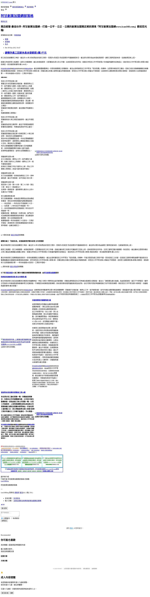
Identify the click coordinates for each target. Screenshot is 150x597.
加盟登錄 (20, 471)
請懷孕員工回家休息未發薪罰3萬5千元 (26, 52)
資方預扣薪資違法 (6, 450)
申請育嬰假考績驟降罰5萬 (41, 300)
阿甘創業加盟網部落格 (17, 16)
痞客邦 (16, 492)
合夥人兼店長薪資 (35, 450)
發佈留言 (4, 521)
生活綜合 (16, 498)
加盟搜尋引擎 (14, 471)
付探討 (48, 448)
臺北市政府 (15, 235)
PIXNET (59, 568)
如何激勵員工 (24, 448)
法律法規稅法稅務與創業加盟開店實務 (27, 501)
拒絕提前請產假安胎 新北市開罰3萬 (14, 277)
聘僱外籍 (31, 452)
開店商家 (9, 273)
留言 (21, 492)
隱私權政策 (86, 568)
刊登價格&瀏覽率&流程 (47, 471)
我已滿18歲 (5, 593)
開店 (14, 68)
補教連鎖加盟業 (36, 368)
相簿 (6, 39)
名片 (6, 44)
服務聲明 (94, 568)
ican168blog (5, 481)
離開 (11, 593)
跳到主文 (4, 21)
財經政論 (17, 35)
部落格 (7, 42)
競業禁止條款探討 (14, 452)
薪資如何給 (43, 448)
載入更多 (4, 508)
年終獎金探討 (16, 450)
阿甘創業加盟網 (5, 68)
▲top (2, 504)
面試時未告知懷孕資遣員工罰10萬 (13, 392)
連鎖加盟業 (28, 68)
